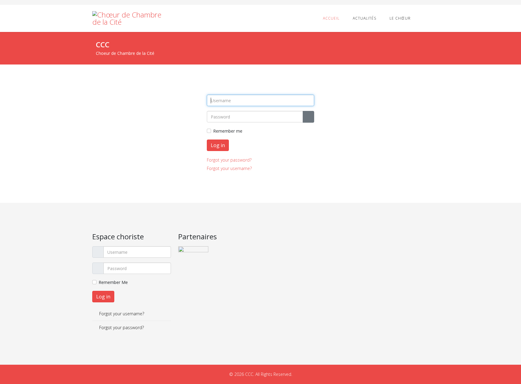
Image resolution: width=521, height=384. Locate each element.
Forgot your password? (229, 160)
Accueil (331, 18)
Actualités (364, 18)
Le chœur (400, 18)
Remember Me (113, 282)
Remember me (227, 131)
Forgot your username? (229, 168)
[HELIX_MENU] (426, 18)
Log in (218, 145)
